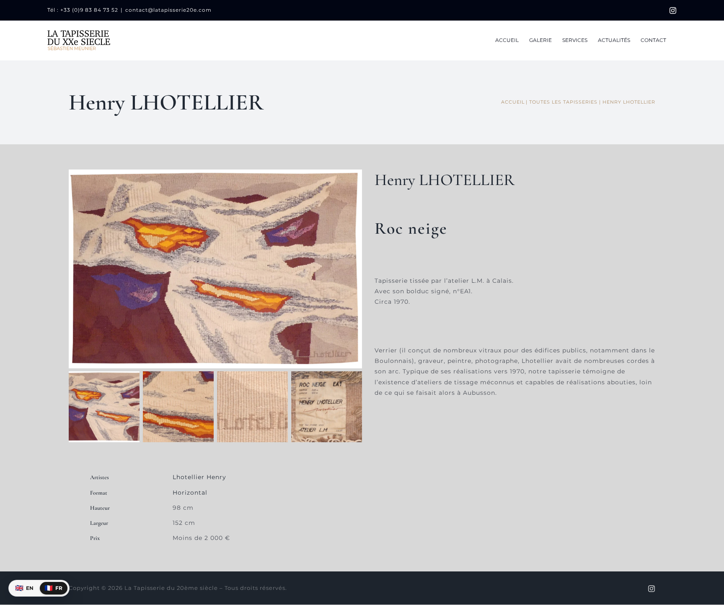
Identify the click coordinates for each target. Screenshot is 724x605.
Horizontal (190, 492)
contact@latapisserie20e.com (168, 10)
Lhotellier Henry (199, 477)
